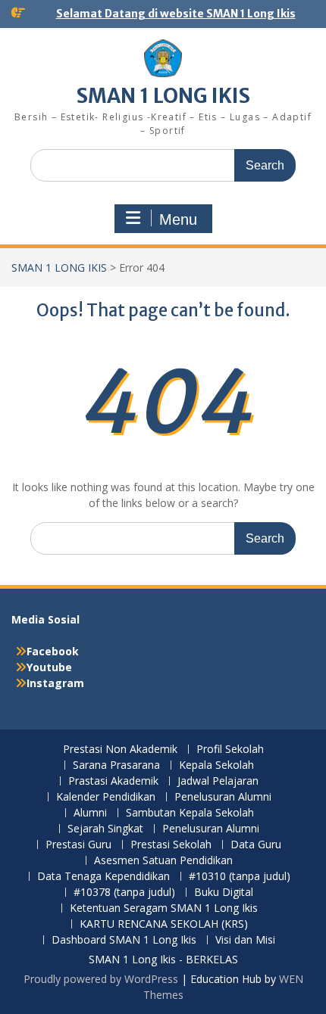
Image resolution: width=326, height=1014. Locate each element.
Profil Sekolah (230, 749)
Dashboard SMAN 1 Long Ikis (124, 940)
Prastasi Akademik (113, 781)
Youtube (49, 667)
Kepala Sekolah (216, 765)
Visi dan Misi (245, 940)
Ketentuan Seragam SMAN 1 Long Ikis (164, 908)
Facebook (53, 651)
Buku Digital (223, 892)
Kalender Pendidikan (105, 797)
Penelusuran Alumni (222, 797)
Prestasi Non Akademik (120, 749)
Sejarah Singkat (105, 829)
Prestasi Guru (78, 845)
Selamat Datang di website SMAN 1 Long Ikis (176, 13)
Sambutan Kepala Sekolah (190, 813)
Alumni (90, 813)
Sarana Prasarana (116, 765)
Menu (178, 219)
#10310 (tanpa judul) (239, 877)
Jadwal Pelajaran (218, 781)
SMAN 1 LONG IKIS (163, 95)
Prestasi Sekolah (171, 845)
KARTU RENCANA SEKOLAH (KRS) (164, 924)
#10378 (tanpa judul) (124, 892)
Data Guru (255, 845)
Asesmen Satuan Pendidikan (163, 861)
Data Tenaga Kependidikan (103, 877)
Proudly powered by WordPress (101, 979)
